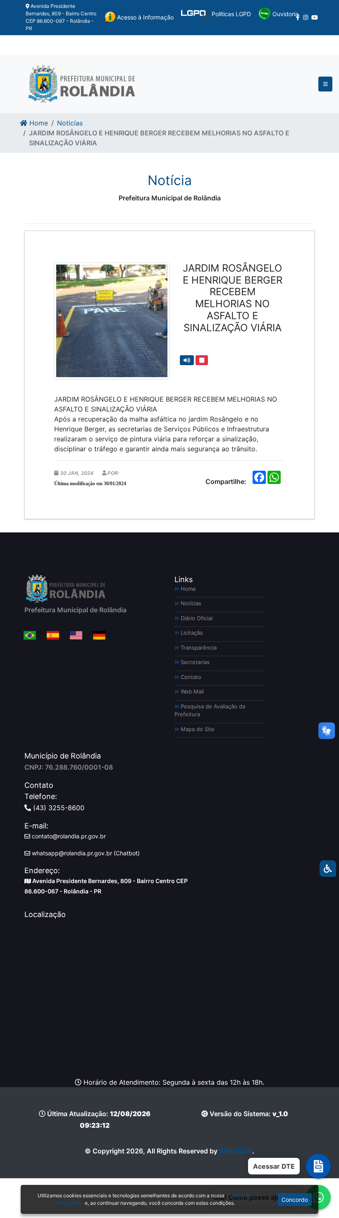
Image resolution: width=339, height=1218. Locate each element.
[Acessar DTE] (318, 1166)
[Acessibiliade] (328, 868)
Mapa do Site (197, 729)
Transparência (198, 647)
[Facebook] (298, 17)
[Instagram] (305, 17)
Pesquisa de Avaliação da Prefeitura (209, 710)
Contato (190, 677)
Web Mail (191, 691)
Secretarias (194, 662)
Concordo (295, 1199)
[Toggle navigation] (325, 84)
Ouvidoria (284, 13)
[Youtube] (314, 17)
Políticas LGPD (230, 13)
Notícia (170, 180)
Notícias (190, 603)
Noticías (70, 123)
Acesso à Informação (144, 17)
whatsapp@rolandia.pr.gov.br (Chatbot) (85, 853)
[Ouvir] (187, 360)
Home (37, 123)
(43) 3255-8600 (57, 808)
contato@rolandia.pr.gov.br (68, 836)
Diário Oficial (195, 618)
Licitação (191, 632)
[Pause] (202, 360)
